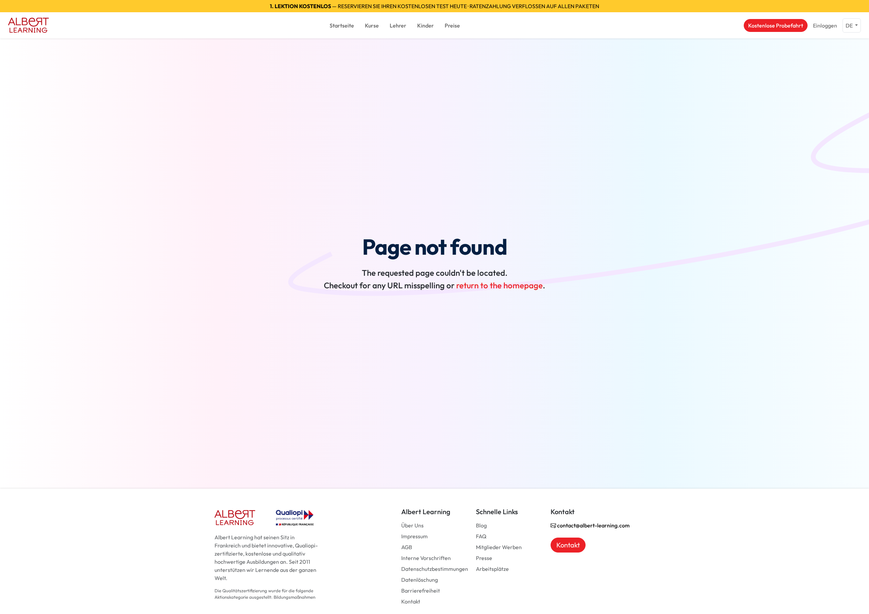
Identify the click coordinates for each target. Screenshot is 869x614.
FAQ (481, 536)
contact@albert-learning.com (593, 525)
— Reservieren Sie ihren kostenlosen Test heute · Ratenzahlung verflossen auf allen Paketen (434, 6)
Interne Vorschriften (426, 558)
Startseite (342, 25)
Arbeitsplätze (492, 568)
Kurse (372, 25)
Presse (484, 558)
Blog (481, 525)
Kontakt (410, 601)
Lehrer (398, 25)
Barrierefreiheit (420, 590)
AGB (406, 547)
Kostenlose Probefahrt (775, 25)
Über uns (412, 525)
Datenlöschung (419, 579)
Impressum (414, 536)
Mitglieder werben (499, 547)
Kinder (425, 25)
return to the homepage (499, 285)
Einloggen (825, 25)
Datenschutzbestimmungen (434, 568)
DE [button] (850, 25)
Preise (452, 25)
